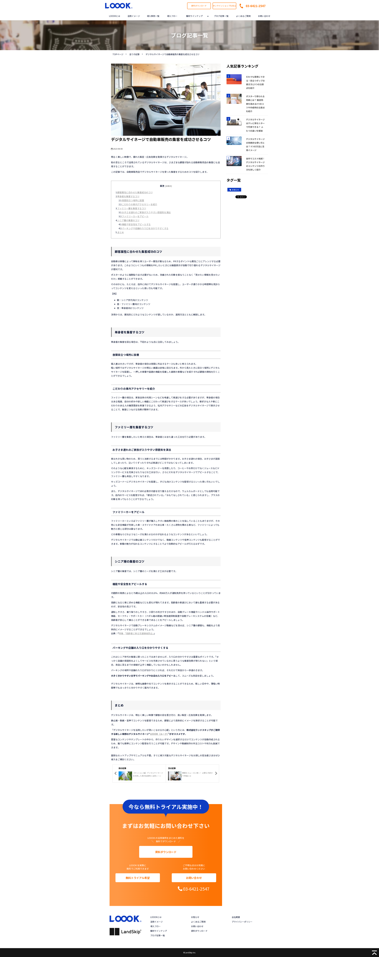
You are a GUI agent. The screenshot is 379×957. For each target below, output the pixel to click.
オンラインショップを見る (224, 5)
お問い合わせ (264, 15)
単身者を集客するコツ (128, 196)
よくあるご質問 (243, 15)
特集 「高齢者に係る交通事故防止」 (136, 633)
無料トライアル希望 (138, 878)
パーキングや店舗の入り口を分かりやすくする (145, 228)
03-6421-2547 (256, 6)
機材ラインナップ (194, 15)
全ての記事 (134, 54)
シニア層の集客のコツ (128, 220)
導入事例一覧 (153, 15)
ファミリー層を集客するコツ (131, 208)
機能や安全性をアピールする (136, 224)
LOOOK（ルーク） (159, 733)
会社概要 (236, 917)
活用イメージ (133, 15)
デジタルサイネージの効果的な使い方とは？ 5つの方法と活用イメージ (255, 145)
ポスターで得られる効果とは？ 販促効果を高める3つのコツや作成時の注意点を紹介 (255, 104)
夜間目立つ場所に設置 (133, 200)
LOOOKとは (114, 15)
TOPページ (118, 54)
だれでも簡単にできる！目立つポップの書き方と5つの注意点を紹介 (255, 82)
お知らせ (235, 189)
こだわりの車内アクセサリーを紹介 (139, 204)
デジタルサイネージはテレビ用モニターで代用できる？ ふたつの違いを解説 (255, 125)
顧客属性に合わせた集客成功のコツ (135, 192)
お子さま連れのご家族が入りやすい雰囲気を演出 (146, 212)
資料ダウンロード (199, 5)
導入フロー (172, 15)
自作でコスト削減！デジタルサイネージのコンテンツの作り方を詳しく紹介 (255, 164)
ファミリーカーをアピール (135, 216)
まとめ (120, 232)
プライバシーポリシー (242, 921)
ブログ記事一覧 (221, 15)
